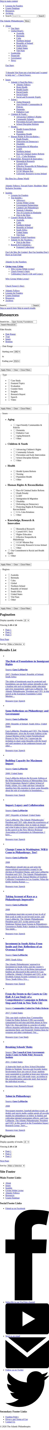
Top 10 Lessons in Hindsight (28, 212)
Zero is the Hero (23, 215)
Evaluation (15, 386)
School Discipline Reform (27, 124)
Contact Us (10, 1422)
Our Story (15, 28)
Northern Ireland (23, 41)
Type (7, 336)
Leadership (15, 53)
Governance (16, 58)
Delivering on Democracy (27, 141)
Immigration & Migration (27, 146)
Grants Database (12, 8)
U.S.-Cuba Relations (25, 512)
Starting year (7, 351)
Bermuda (20, 36)
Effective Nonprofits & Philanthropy (32, 166)
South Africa (21, 45)
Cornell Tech (21, 164)
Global (14, 583)
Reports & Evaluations (21, 245)
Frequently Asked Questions (23, 237)
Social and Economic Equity (28, 97)
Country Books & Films (22, 217)
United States (22, 48)
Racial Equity (22, 92)
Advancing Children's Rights (28, 449)
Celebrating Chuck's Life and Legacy (27, 274)
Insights (8, 193)
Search (8, 16)
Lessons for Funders (14, 6)
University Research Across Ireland (31, 173)
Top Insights (17, 198)
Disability (20, 144)
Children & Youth (19, 114)
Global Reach (17, 31)
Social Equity (22, 94)
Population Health (24, 134)
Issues (8, 80)
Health (14, 127)
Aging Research (23, 102)
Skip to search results (26, 308)
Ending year (7, 361)
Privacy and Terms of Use (16, 1419)
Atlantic (12, 290)
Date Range (10, 334)
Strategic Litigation (24, 210)
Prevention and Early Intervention (30, 455)
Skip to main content (9, 1)
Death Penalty (22, 139)
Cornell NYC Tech (24, 531)
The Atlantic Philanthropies (12, 21)
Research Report (18, 394)
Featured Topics (18, 383)
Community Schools (25, 119)
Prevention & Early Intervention (30, 122)
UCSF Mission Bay (24, 171)
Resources (9, 11)
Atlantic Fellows (23, 84)
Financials (15, 55)
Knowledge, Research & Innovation (27, 159)
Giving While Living (25, 203)
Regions (9, 341)
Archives (9, 13)
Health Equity (22, 89)
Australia (20, 33)
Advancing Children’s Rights (28, 117)
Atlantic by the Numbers (22, 240)
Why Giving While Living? (23, 269)
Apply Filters (6, 370)
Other (18, 438)
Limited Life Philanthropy (27, 208)
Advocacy (20, 200)
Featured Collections (25, 247)
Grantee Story (17, 389)
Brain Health (21, 87)
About (8, 26)
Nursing (19, 131)
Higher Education (24, 169)
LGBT (19, 149)
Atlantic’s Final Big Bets (22, 82)
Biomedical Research (25, 161)
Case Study (16, 380)
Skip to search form (8, 308)
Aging (14, 99)
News (13, 60)
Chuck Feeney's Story (20, 271)
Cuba (18, 38)
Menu (27, 21)
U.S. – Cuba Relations (26, 156)
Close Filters (25, 370)
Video (13, 400)
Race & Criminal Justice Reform (30, 154)
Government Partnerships (27, 205)
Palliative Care (22, 112)
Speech (14, 397)
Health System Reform (26, 129)
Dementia (20, 109)
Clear (16, 370)
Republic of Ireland (24, 43)
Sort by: (3, 644)
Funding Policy (12, 1417)
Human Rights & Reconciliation (25, 136)
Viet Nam (20, 50)
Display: (11, 620)
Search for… (6, 321)
